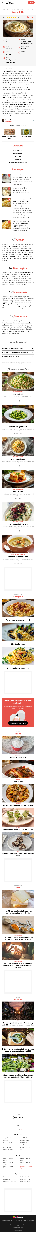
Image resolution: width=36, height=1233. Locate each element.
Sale (16, 159)
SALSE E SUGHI (18, 755)
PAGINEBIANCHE (5, 1220)
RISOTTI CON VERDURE (18, 391)
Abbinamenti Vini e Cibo (9, 1179)
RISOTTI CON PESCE (18, 642)
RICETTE (8, 9)
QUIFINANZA (25, 1220)
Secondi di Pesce (24, 1142)
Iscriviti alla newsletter (18, 723)
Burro (16, 156)
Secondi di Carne (24, 1145)
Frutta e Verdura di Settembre (25, 1163)
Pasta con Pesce (7, 1142)
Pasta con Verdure (8, 1145)
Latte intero (16, 150)
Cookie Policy (21, 1224)
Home (4, 9)
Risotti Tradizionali (8, 1149)
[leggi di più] (33, 120)
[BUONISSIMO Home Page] (9, 2)
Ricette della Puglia (25, 1179)
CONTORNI (18, 779)
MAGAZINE (18, 1047)
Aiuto (18, 1225)
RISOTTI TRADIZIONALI (29, 9)
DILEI (16, 1220)
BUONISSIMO (31, 1220)
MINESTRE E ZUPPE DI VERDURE (18, 554)
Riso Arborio (16, 153)
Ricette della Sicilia (25, 1177)
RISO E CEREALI (20, 9)
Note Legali (9, 1224)
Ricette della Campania (9, 1181)
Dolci (21, 1149)
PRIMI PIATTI (13, 9)
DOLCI (18, 851)
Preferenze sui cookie (30, 1224)
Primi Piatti (6, 1140)
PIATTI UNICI (18, 803)
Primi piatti (18, 596)
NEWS (18, 1020)
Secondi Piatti (23, 1138)
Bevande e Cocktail (25, 1147)
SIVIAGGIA (20, 1220)
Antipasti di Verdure (8, 1138)
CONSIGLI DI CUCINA (18, 909)
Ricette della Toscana (25, 1181)
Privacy (15, 1224)
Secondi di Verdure (25, 1140)
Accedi (31, 2)
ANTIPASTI (18, 827)
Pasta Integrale (7, 1147)
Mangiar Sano (7, 1177)
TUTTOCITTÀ (11, 1220)
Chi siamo (4, 1224)
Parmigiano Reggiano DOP (17, 162)
